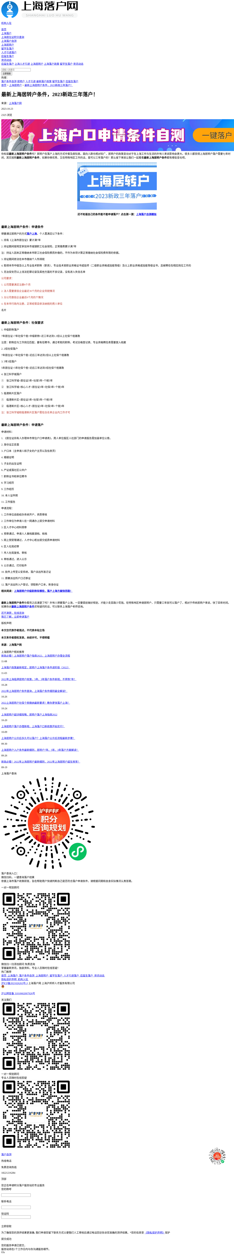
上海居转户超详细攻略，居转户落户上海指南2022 (29, 714)
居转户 (21, 81)
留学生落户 (7, 48)
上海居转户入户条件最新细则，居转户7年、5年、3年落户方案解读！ (40, 750)
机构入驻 (23, 979)
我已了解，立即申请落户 (15, 616)
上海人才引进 (22, 64)
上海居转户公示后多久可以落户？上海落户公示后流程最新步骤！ (38, 738)
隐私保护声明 (9, 979)
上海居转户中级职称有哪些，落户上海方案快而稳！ (43, 591)
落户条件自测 (9, 81)
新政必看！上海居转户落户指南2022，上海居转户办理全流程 (35, 655)
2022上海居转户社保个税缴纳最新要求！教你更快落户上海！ (35, 703)
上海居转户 (7, 44)
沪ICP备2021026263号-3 (14, 983)
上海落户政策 (51, 64)
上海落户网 (15, 103)
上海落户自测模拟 (146, 214)
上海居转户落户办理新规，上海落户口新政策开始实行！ (33, 726)
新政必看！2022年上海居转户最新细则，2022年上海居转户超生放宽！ (40, 761)
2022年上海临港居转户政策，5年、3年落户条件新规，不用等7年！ (38, 679)
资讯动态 (6, 60)
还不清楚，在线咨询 (12, 613)
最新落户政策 (44, 81)
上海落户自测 (9, 41)
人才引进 (30, 81)
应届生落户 (7, 56)
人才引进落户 (9, 52)
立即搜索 (7, 73)
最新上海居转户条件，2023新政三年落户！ (49, 85)
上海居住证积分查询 (12, 37)
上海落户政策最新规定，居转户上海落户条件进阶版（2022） (35, 667)
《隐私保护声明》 (155, 1232)
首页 (3, 29)
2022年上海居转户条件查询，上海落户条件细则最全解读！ (34, 691)
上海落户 (6, 33)
